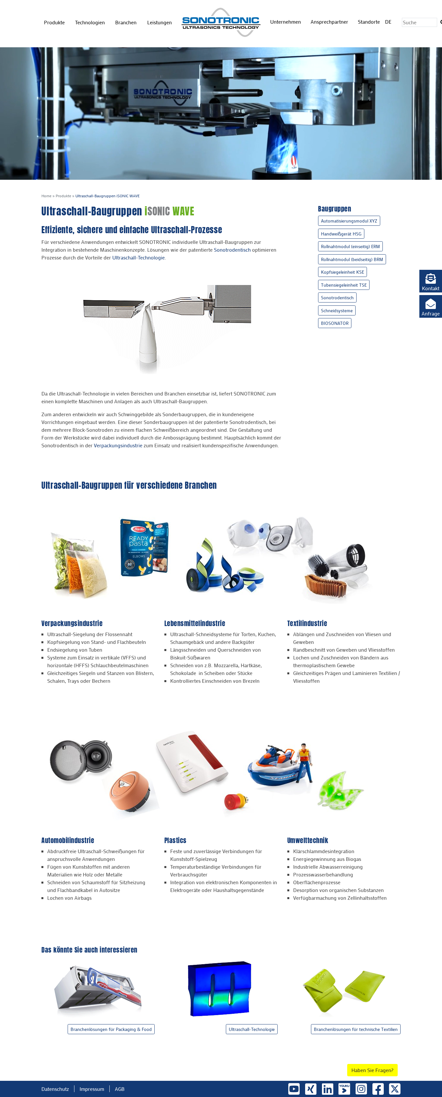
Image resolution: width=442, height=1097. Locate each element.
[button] (430, 281)
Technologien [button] (90, 22)
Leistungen (159, 22)
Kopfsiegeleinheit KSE (342, 272)
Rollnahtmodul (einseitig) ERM (350, 246)
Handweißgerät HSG (341, 234)
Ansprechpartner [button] (330, 21)
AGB (120, 1088)
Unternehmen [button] (286, 21)
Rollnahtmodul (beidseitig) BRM (352, 259)
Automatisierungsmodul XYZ (349, 221)
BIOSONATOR (334, 323)
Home (46, 195)
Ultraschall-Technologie (138, 257)
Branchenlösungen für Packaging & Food (111, 1029)
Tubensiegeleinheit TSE (344, 285)
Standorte (369, 21)
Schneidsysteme (337, 310)
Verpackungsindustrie (118, 445)
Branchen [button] (126, 22)
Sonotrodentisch (232, 249)
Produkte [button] (55, 22)
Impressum (92, 1088)
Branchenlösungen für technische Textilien (356, 1029)
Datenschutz (55, 1088)
